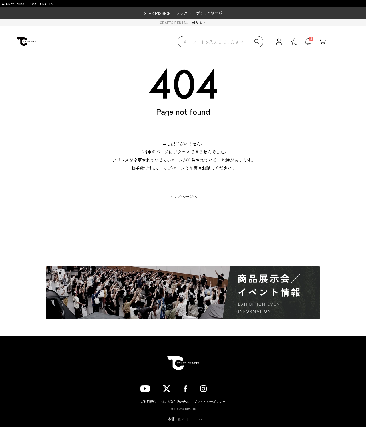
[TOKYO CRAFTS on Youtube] (145, 388)
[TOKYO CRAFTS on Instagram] (203, 388)
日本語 (169, 419)
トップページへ (183, 196)
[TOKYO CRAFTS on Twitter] (166, 388)
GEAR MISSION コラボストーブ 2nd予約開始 (183, 13)
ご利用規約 (148, 401)
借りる (197, 22)
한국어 (183, 419)
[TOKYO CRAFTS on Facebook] (185, 388)
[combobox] (220, 41)
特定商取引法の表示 (175, 401)
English (196, 419)
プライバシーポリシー (210, 401)
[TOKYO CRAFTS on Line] (223, 387)
